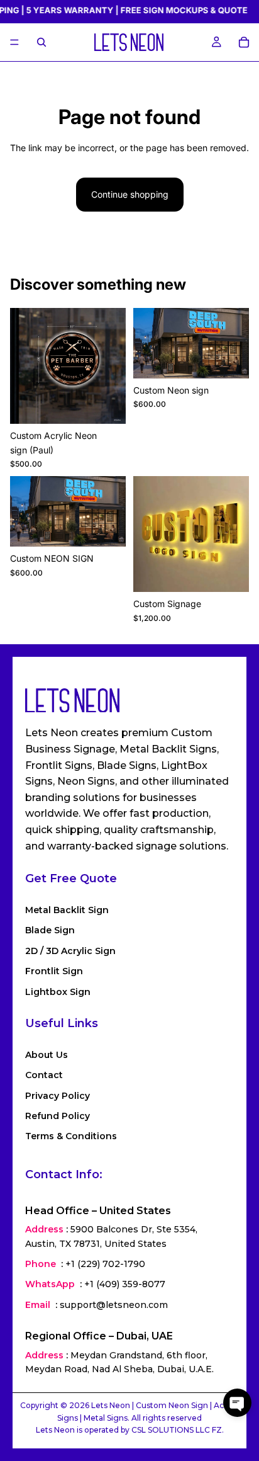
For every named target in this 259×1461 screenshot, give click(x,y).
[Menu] (14, 42)
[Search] (41, 42)
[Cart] (244, 42)
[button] (237, 1403)
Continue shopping (129, 194)
